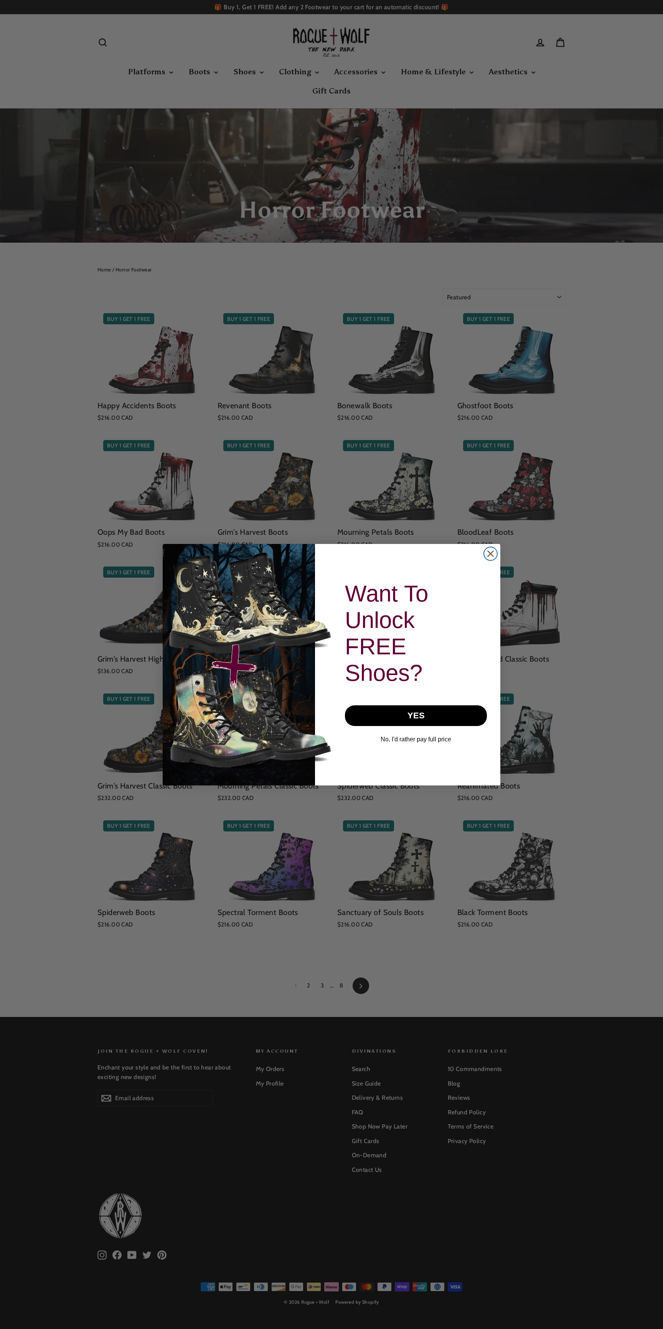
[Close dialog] (490, 553)
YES (416, 715)
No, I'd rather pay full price (416, 739)
